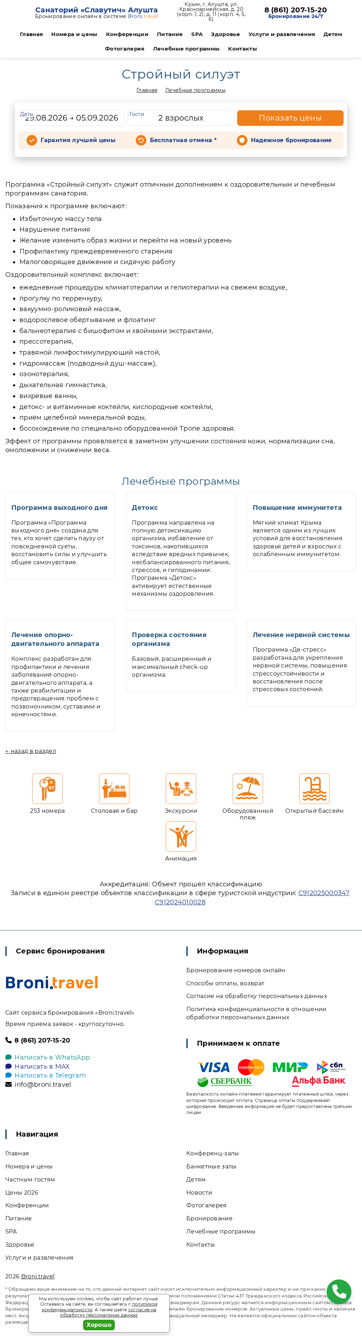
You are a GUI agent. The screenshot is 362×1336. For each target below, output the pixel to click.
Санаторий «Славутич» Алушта (96, 9)
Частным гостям (30, 1179)
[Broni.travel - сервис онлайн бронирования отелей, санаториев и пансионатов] (51, 983)
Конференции (127, 34)
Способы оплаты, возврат (225, 983)
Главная (31, 34)
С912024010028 (180, 902)
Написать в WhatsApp (52, 1057)
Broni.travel (38, 1276)
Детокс (145, 508)
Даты (27, 114)
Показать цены (290, 118)
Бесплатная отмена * (183, 140)
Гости (136, 114)
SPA (197, 34)
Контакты (242, 48)
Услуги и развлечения (282, 34)
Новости (199, 1192)
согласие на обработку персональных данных (108, 1312)
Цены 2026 (21, 1192)
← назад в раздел (30, 751)
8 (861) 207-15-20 (295, 10)
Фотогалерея (125, 48)
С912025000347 (324, 893)
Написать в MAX (42, 1066)
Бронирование (209, 1218)
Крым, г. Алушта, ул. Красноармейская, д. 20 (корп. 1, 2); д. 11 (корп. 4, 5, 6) (211, 12)
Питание (170, 34)
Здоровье (225, 34)
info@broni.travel (42, 1085)
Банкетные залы (211, 1166)
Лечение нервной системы (301, 635)
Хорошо (99, 1325)
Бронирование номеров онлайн (236, 970)
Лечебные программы (186, 48)
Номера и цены (74, 34)
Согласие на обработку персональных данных (256, 996)
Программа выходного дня (59, 508)
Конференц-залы (212, 1153)
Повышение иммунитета (297, 508)
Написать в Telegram (50, 1075)
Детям (332, 34)
